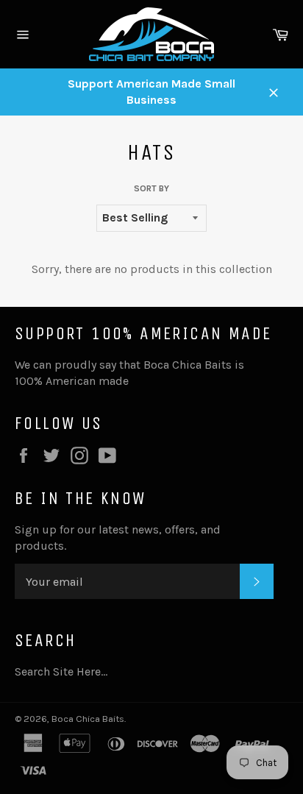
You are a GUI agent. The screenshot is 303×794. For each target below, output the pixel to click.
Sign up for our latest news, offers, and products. (118, 537)
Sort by (151, 188)
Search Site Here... (61, 671)
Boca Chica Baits (87, 718)
